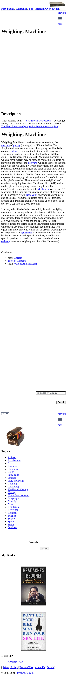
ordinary (5, 241)
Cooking (12, 483)
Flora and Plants (16, 480)
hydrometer (26, 232)
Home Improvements (18, 495)
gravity (16, 145)
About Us (40, 667)
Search (50, 667)
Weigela (18, 257)
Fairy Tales (13, 474)
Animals (12, 457)
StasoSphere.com (25, 672)
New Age (13, 501)
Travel (11, 524)
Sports (11, 521)
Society (11, 518)
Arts (10, 463)
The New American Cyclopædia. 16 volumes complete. (29, 126)
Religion (12, 512)
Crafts (11, 472)
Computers (13, 469)
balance (15, 151)
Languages (13, 498)
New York (31, 194)
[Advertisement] (33, 60)
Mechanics (43, 189)
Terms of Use (26, 667)
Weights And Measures (25, 263)
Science (12, 515)
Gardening (13, 486)
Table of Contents (17, 260)
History (11, 492)
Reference (13, 509)
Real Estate (13, 507)
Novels (11, 504)
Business (12, 466)
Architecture (14, 460)
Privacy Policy (10, 667)
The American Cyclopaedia (37, 120)
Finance (12, 477)
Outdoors (12, 527)
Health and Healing (18, 489)
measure (5, 145)
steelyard (32, 162)
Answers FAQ (15, 661)
